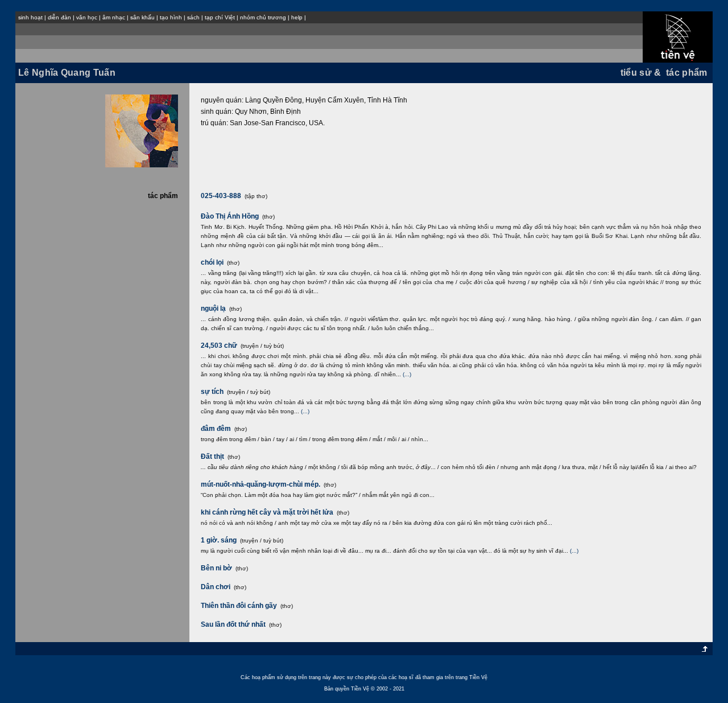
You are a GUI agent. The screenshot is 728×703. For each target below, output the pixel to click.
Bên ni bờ (216, 568)
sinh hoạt (30, 17)
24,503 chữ (219, 346)
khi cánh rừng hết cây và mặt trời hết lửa (267, 512)
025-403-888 (222, 196)
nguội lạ (213, 309)
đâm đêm (216, 429)
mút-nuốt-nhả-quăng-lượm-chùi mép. (260, 484)
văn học (86, 17)
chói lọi (212, 262)
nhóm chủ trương (263, 17)
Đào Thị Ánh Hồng (230, 216)
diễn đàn (59, 17)
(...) (407, 374)
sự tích (212, 392)
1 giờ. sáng (219, 540)
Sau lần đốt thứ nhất (233, 624)
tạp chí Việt (220, 17)
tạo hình (171, 17)
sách (193, 17)
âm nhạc (113, 17)
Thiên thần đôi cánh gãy (239, 606)
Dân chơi (215, 587)
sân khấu (142, 17)
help (297, 17)
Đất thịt (212, 457)
